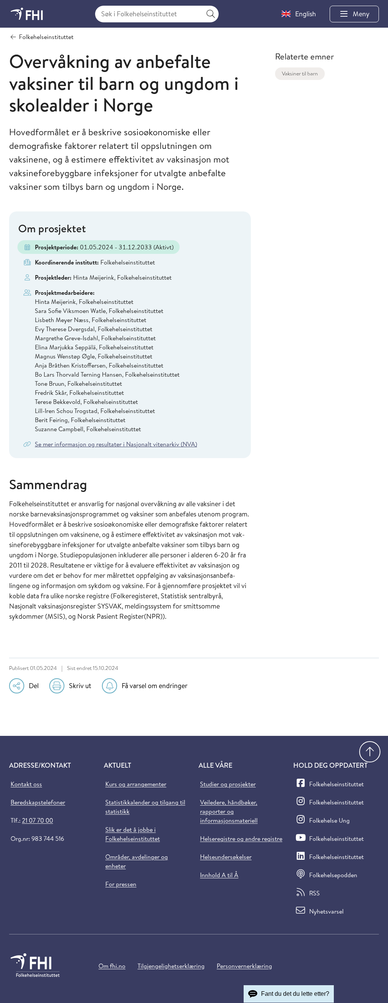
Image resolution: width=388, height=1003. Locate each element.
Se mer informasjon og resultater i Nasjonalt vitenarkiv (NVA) (116, 444)
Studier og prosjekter (228, 784)
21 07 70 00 (37, 820)
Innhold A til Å (219, 875)
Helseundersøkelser (226, 857)
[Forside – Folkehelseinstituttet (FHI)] (27, 14)
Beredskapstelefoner (38, 802)
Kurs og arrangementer (135, 784)
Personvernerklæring (244, 966)
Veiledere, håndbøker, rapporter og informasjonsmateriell (229, 811)
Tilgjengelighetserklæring (171, 966)
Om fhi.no (112, 966)
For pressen (120, 884)
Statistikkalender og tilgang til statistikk (145, 806)
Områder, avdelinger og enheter (136, 861)
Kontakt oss (26, 784)
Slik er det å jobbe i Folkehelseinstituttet (132, 834)
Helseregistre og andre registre (241, 838)
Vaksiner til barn (300, 73)
